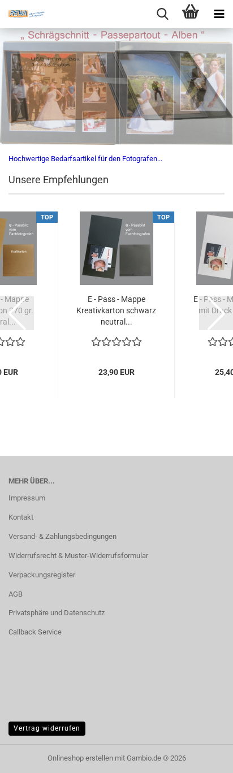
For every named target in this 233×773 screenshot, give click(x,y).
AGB (15, 594)
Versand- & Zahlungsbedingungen (62, 536)
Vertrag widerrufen (47, 728)
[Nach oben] (202, 756)
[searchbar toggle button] (162, 14)
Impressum (26, 498)
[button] (17, 313)
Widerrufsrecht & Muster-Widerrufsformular (78, 555)
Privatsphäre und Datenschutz (56, 612)
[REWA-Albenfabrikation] (22, 14)
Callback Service (35, 632)
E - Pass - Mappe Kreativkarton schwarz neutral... (116, 310)
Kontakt (20, 517)
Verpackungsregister (41, 575)
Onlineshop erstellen (80, 758)
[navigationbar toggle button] (219, 14)
